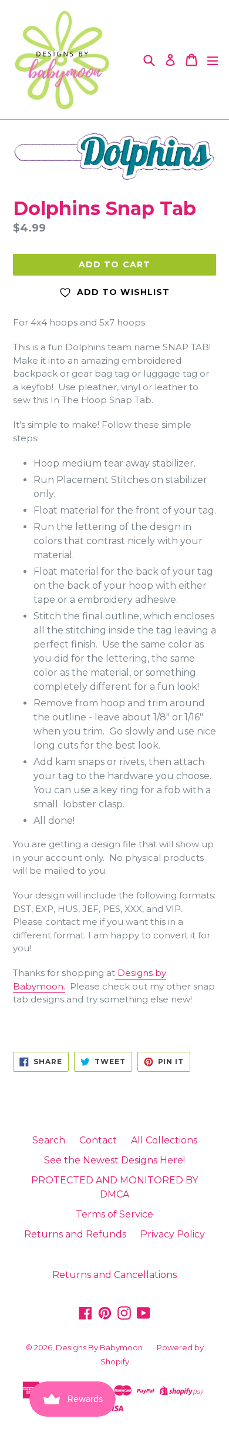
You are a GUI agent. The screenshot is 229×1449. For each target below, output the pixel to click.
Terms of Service (114, 1214)
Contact (98, 1140)
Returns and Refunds (75, 1234)
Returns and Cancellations (114, 1274)
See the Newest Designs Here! (114, 1160)
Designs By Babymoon (99, 1347)
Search (48, 1140)
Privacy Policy (172, 1234)
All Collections (164, 1140)
